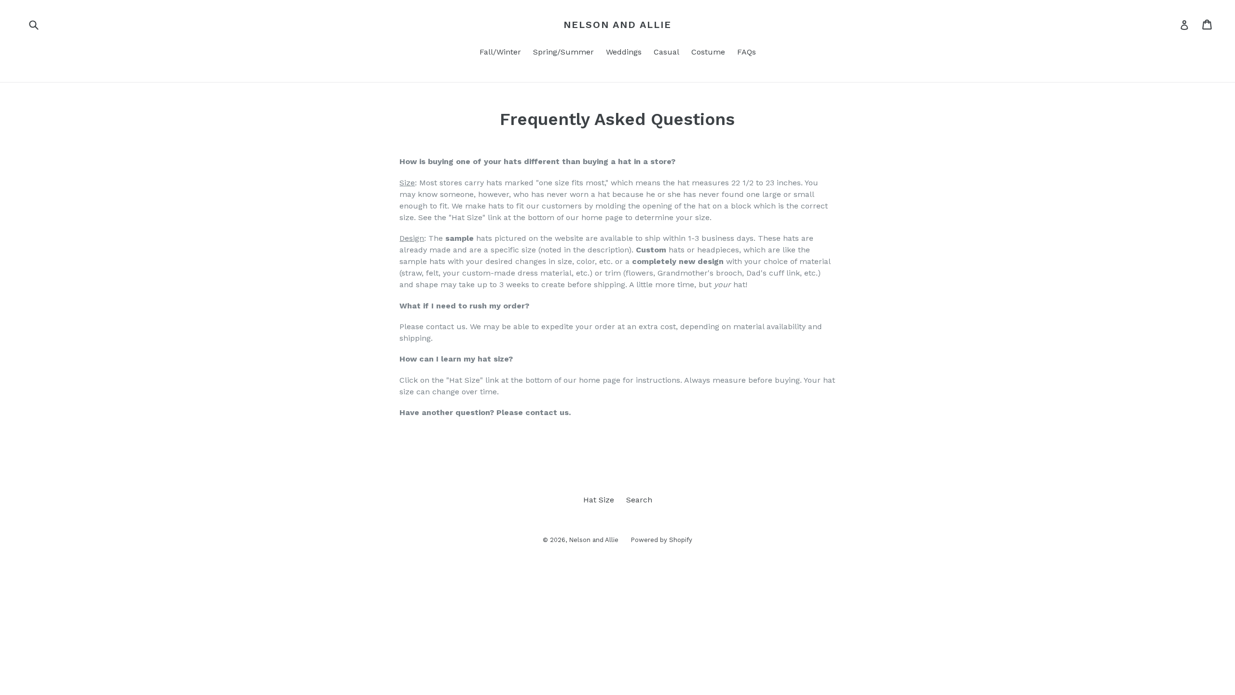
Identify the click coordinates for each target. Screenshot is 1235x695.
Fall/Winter (500, 51)
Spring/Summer (563, 51)
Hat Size (598, 499)
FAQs (746, 51)
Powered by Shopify (661, 539)
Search (639, 499)
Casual (666, 51)
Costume (708, 51)
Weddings (624, 51)
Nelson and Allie (617, 24)
